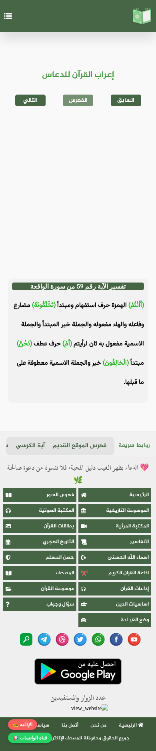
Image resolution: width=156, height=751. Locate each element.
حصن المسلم (60, 557)
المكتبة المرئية (132, 526)
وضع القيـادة (135, 620)
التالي (30, 100)
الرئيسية (139, 495)
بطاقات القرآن (59, 526)
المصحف (65, 573)
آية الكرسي (30, 446)
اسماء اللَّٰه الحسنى (128, 557)
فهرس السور (60, 495)
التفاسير (139, 541)
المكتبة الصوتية (56, 510)
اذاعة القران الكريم (128, 573)
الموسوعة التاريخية (127, 510)
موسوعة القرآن (57, 588)
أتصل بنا (70, 725)
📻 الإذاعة (22, 724)
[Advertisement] (78, 192)
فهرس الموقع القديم (79, 446)
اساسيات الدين (132, 604)
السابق (125, 100)
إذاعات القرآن (134, 588)
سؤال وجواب (60, 604)
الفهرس (78, 100)
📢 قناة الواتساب (30, 738)
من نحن (98, 725)
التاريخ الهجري (58, 541)
